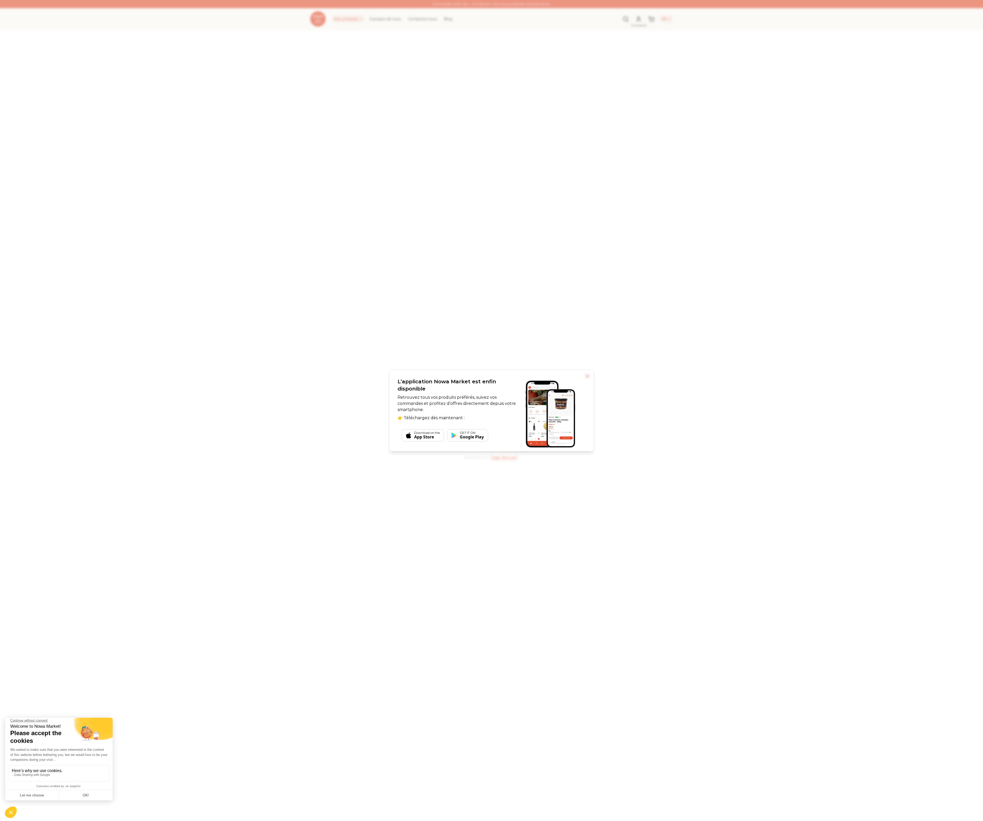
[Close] (587, 376)
